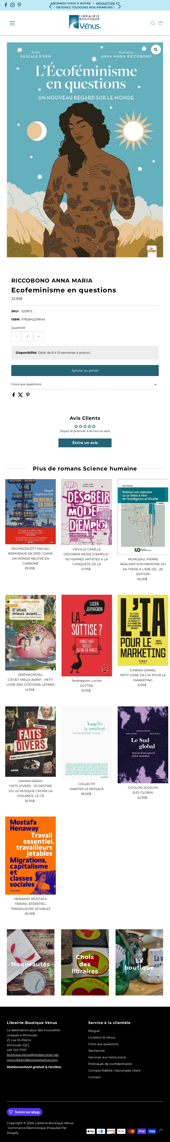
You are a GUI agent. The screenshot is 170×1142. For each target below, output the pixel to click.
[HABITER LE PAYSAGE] (86, 743)
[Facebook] (6, 5)
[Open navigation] (25, 23)
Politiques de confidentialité (110, 1064)
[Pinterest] (19, 5)
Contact (94, 1077)
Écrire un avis (85, 443)
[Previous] (51, 5)
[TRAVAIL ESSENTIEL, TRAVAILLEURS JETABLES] (30, 856)
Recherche (96, 1051)
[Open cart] (160, 23)
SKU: (15, 311)
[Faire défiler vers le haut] (161, 1129)
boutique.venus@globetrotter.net (33, 1055)
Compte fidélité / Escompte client (114, 1070)
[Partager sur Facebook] (14, 396)
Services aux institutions (107, 1057)
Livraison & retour (102, 1037)
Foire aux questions (26, 384)
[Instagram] (12, 5)
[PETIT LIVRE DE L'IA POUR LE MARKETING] (143, 630)
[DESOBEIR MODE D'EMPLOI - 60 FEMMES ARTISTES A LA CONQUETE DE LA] (86, 512)
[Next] (119, 5)
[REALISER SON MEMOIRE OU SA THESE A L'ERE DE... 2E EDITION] (143, 517)
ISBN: (15, 319)
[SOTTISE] (86, 635)
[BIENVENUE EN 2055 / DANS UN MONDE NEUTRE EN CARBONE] (30, 511)
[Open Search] (153, 23)
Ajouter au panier (85, 371)
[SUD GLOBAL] (143, 744)
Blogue (94, 1031)
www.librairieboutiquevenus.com (32, 1060)
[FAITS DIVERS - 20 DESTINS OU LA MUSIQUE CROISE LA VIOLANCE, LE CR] (30, 741)
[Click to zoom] (156, 50)
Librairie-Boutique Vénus (54, 1123)
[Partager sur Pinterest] (28, 396)
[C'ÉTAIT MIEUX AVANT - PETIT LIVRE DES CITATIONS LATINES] (30, 632)
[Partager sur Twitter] (21, 396)
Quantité (18, 328)
